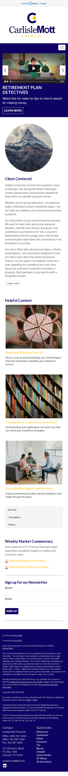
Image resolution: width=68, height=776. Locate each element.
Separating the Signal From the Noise (29, 488)
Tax (38, 745)
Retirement (42, 731)
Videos (12, 524)
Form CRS (18, 635)
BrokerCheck (7, 648)
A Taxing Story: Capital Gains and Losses (31, 422)
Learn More (13, 110)
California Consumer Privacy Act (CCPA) (26, 681)
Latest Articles (43, 755)
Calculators (14, 517)
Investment (42, 735)
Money (40, 748)
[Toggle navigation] (62, 47)
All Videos (41, 758)
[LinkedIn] (4, 765)
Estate (39, 738)
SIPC (35, 700)
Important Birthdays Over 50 (24, 352)
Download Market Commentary (26, 560)
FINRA (28, 700)
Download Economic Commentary (28, 567)
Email (8, 599)
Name (8, 588)
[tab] (34, 510)
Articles (12, 509)
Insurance (41, 741)
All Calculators (43, 761)
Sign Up (11, 611)
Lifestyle (40, 751)
